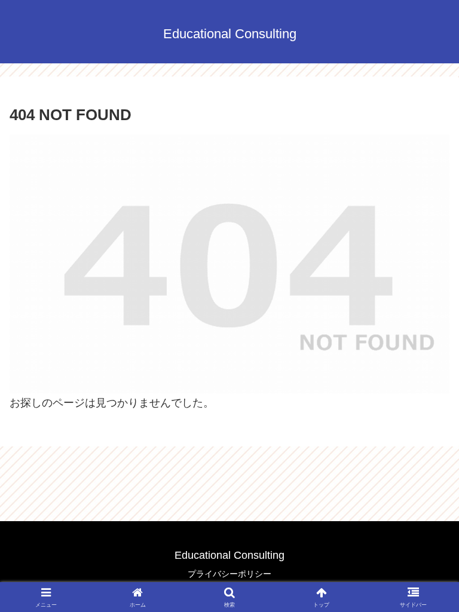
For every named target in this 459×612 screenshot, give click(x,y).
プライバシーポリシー (229, 574)
